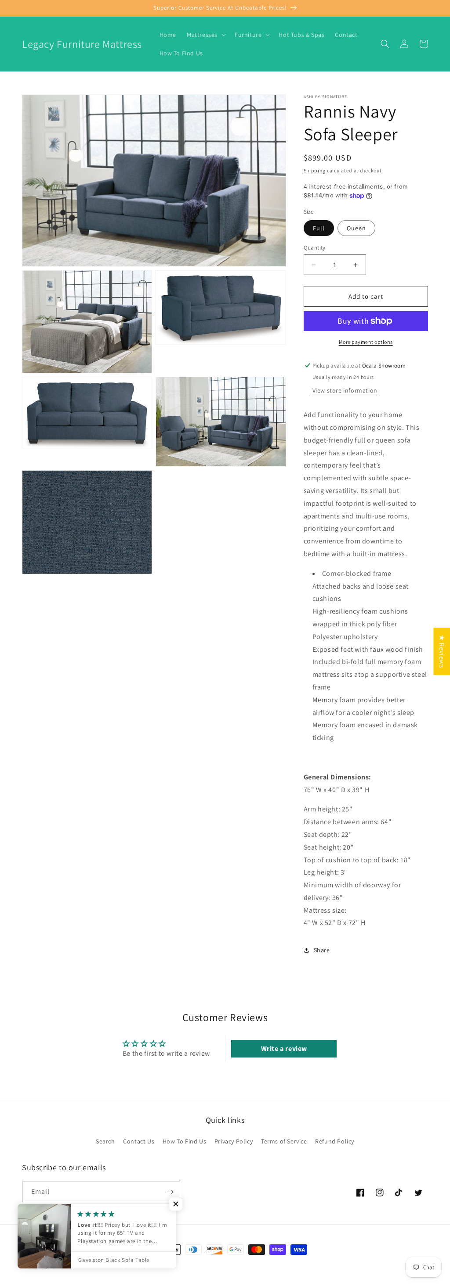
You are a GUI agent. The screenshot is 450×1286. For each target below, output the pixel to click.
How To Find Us (184, 1141)
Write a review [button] (284, 1048)
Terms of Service (284, 1141)
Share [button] (322, 950)
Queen (356, 228)
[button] (205, 34)
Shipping (315, 170)
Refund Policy (334, 1141)
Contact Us (138, 1141)
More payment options (366, 342)
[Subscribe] (170, 1192)
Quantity (315, 247)
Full (319, 228)
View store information (344, 390)
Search (105, 1141)
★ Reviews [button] (441, 651)
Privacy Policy (233, 1141)
